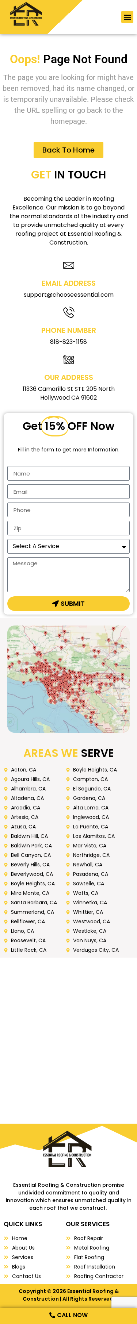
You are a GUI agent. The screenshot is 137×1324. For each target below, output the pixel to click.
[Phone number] (68, 312)
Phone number (68, 330)
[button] (127, 17)
